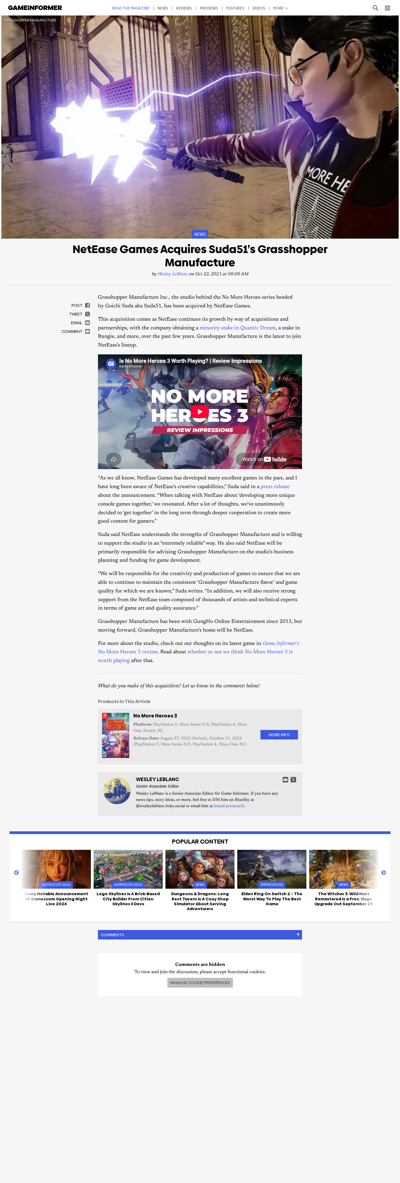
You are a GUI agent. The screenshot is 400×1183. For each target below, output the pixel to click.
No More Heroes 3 (155, 715)
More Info (279, 735)
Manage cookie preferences (200, 982)
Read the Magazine (131, 8)
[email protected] (229, 806)
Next (383, 873)
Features (235, 8)
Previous (16, 873)
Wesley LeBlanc (173, 274)
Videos (259, 8)
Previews (209, 8)
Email (285, 779)
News (163, 8)
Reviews (184, 8)
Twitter (293, 779)
